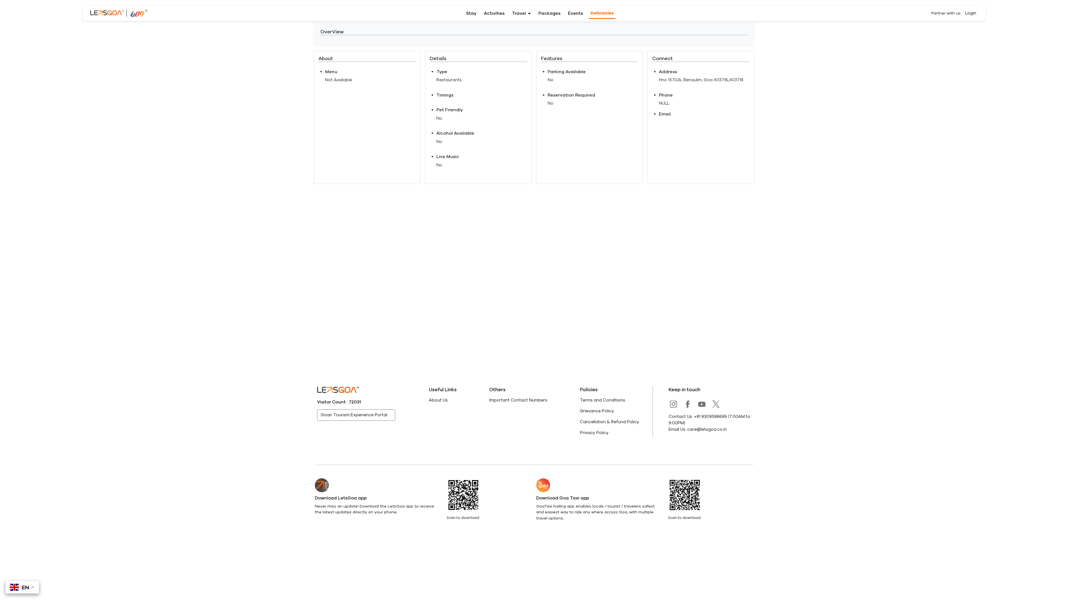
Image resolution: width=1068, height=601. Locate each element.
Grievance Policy (597, 411)
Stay (471, 13)
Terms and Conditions (602, 400)
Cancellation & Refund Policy (609, 422)
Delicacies (602, 13)
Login (970, 13)
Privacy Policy (594, 432)
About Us (438, 400)
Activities (494, 13)
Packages (549, 13)
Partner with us (946, 13)
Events (575, 13)
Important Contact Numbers (518, 400)
